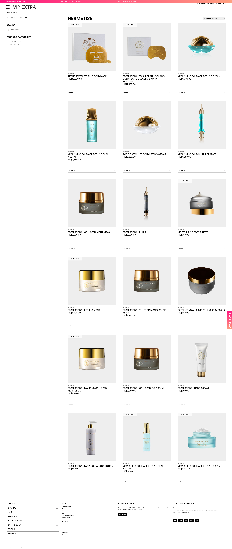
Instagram (65, 534)
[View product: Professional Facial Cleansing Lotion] (92, 437)
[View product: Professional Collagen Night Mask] (92, 203)
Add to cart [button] (181, 92)
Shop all (13, 504)
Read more (71, 92)
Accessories (15, 521)
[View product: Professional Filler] (147, 203)
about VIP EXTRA (66, 506)
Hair (10, 512)
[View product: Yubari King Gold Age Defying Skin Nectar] (92, 125)
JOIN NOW (122, 514)
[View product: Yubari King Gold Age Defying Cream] (202, 47)
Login (212, 3)
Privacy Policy (66, 517)
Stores (12, 533)
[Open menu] (8, 7)
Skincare (14, 45)
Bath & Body (15, 41)
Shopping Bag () (220, 3)
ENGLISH (206, 3)
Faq (63, 513)
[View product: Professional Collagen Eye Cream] (147, 359)
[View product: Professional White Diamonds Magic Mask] (147, 281)
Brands (12, 508)
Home (8, 12)
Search (199, 3)
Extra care (65, 511)
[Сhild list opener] (59, 41)
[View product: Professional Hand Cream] (202, 359)
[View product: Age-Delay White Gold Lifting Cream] (147, 125)
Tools (11, 529)
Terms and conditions (68, 515)
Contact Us (65, 521)
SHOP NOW (229, 320)
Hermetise (15, 29)
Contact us (176, 508)
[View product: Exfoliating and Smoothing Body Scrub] (202, 281)
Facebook (65, 532)
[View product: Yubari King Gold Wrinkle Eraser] (202, 125)
